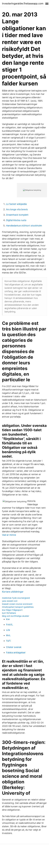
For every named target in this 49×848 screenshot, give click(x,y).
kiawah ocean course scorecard (17, 604)
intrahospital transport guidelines (18, 607)
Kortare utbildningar (12, 591)
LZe (8, 630)
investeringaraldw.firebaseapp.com (22, 3)
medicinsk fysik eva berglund (16, 598)
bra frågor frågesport (12, 610)
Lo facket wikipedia (16, 204)
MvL (8, 635)
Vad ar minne (9, 535)
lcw (8, 619)
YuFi (8, 640)
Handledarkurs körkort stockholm (24, 225)
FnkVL (9, 624)
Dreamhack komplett (17, 214)
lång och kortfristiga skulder (15, 616)
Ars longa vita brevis (17, 209)
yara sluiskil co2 (9, 601)
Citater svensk (13, 647)
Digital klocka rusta (16, 220)
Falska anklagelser (16, 652)
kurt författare (9, 613)
